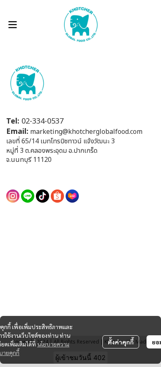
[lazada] (72, 196)
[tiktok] (42, 196)
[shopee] (57, 196)
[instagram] (12, 196)
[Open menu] (12, 24)
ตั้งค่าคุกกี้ (121, 342)
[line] (27, 196)
